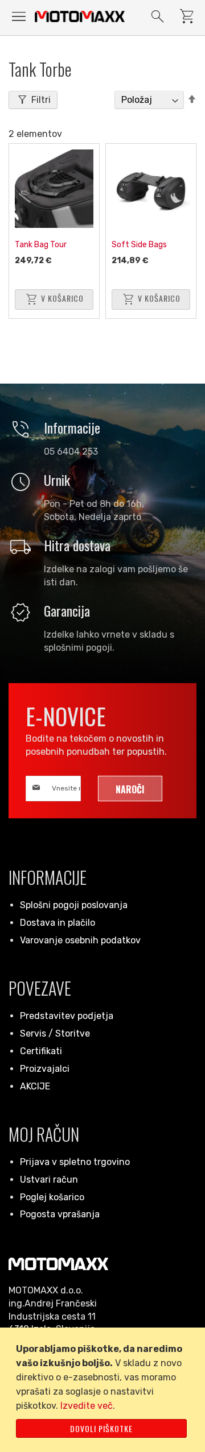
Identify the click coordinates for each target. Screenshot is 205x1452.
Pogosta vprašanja (60, 1214)
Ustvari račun (49, 1179)
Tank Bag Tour (41, 244)
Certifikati (41, 1051)
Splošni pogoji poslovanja (74, 905)
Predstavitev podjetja (66, 1015)
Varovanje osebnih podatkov (80, 940)
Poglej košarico (52, 1197)
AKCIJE (35, 1086)
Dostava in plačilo (57, 922)
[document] (104, 1390)
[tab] (33, 100)
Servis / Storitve (55, 1033)
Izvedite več (86, 1405)
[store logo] (80, 16)
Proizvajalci (44, 1068)
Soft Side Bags (139, 244)
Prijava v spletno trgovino (75, 1161)
